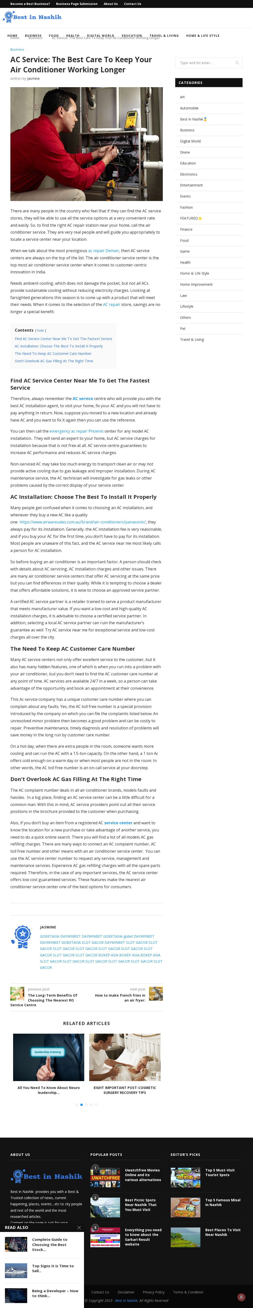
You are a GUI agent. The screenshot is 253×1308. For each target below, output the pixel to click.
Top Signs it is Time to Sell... (53, 1268)
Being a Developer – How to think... (55, 1293)
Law (183, 295)
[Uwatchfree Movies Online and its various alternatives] (105, 1177)
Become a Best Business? (30, 4)
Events (185, 196)
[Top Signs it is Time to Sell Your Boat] (16, 1270)
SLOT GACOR (93, 942)
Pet (183, 328)
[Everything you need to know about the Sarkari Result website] (105, 1237)
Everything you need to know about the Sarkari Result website (143, 1237)
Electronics (188, 174)
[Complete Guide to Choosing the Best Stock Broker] (16, 1244)
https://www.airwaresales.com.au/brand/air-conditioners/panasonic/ (83, 522)
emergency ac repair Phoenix (77, 431)
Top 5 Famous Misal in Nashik (222, 1202)
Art (182, 97)
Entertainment (191, 185)
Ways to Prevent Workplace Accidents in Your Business (48, 1090)
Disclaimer (126, 1292)
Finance (186, 229)
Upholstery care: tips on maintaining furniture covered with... (125, 1090)
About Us (111, 4)
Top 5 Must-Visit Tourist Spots (220, 1172)
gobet (128, 936)
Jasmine (33, 78)
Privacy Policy (154, 1292)
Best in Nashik (126, 1300)
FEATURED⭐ (191, 218)
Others (185, 317)
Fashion (186, 207)
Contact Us (132, 4)
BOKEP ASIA (108, 955)
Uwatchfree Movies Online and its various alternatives (143, 1175)
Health (73, 36)
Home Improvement (196, 284)
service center (118, 822)
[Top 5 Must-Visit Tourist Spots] (185, 1177)
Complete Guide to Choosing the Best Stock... (49, 1244)
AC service (83, 398)
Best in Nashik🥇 (193, 119)
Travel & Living (164, 36)
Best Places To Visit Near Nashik (223, 1232)
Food (54, 36)
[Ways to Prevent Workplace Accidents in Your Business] (48, 1057)
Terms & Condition (188, 1292)
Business (33, 36)
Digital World (100, 36)
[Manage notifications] (241, 1297)
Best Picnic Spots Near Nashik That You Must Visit (141, 1205)
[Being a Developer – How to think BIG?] (16, 1295)
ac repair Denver (103, 250)
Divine (185, 152)
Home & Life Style (203, 36)
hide (40, 330)
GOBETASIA (49, 936)
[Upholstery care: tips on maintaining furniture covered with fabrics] (124, 1057)
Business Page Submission (77, 4)
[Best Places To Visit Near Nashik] (185, 1237)
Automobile (189, 108)
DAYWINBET (70, 936)
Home (12, 36)
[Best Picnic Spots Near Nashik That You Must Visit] (105, 1207)
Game (185, 251)
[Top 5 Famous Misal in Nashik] (185, 1207)
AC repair (111, 304)
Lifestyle (186, 306)
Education (132, 36)
